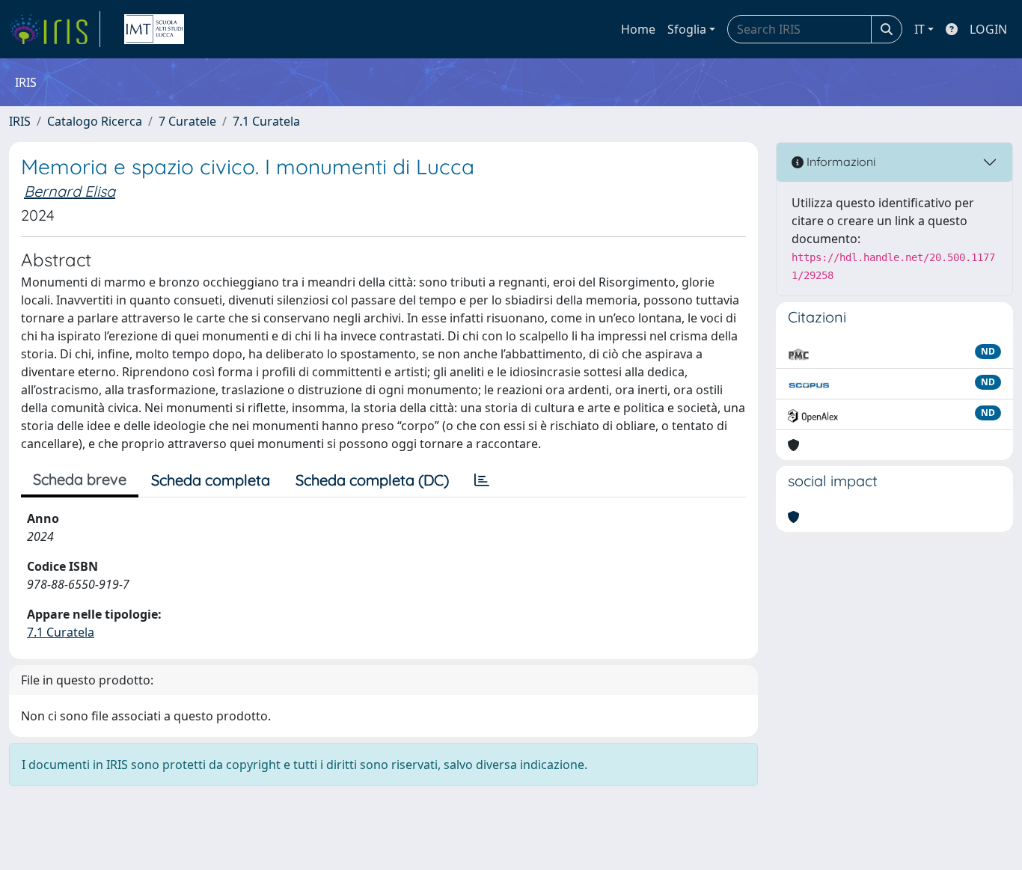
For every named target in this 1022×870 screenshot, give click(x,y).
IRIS (20, 121)
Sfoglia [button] (686, 29)
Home (638, 29)
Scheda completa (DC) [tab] (372, 480)
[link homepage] (54, 29)
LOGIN (988, 29)
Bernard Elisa (69, 191)
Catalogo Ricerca (94, 121)
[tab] (482, 480)
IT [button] (919, 29)
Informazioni (839, 161)
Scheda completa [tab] (210, 480)
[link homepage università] (154, 29)
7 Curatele (187, 121)
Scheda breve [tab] (79, 479)
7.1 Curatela (266, 121)
